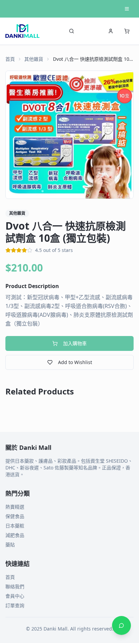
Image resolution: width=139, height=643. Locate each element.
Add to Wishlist (75, 362)
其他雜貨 (33, 59)
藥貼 (10, 544)
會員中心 (14, 596)
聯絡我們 (14, 586)
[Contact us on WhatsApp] (121, 625)
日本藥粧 (14, 525)
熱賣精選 (14, 507)
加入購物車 (75, 343)
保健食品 (14, 516)
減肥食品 (14, 535)
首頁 (10, 59)
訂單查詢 (14, 605)
